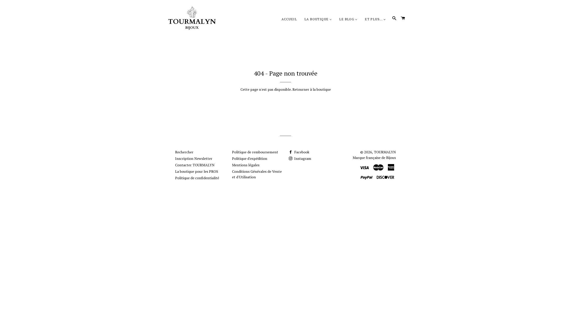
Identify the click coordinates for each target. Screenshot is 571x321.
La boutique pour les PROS (196, 171)
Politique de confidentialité (197, 177)
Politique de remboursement (255, 152)
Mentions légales (245, 165)
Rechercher (184, 152)
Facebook (301, 152)
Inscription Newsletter (193, 158)
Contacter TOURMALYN (195, 165)
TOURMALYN (385, 152)
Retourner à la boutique (311, 89)
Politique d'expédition (249, 158)
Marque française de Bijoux (374, 157)
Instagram (302, 158)
